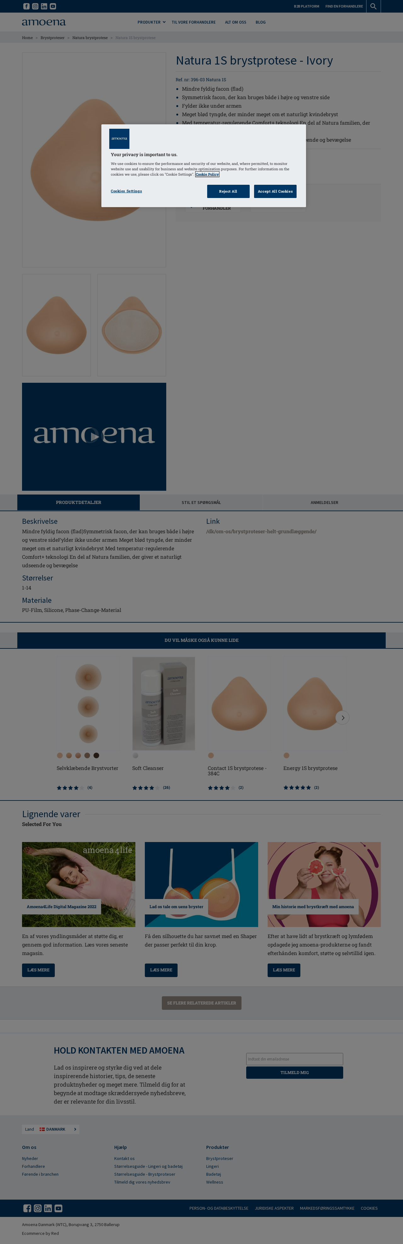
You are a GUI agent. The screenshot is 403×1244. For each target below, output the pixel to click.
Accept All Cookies (275, 191)
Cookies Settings (126, 191)
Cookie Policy (207, 174)
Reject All (228, 191)
